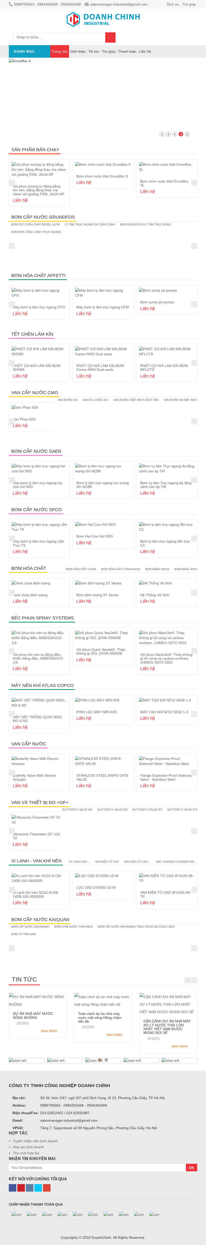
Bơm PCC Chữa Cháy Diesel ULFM (35, 224)
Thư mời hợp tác (26, 1153)
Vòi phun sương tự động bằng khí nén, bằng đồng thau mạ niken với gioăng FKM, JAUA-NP (38, 190)
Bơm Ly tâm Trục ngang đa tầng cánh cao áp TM (165, 485)
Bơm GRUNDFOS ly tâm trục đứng (145, 224)
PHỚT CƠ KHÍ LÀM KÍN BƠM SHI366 (37, 368)
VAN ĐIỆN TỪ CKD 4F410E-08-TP (165, 894)
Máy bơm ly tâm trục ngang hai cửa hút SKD (37, 485)
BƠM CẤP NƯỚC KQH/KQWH (30, 926)
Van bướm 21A (68, 399)
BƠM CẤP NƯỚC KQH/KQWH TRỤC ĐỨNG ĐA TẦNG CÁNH (136, 926)
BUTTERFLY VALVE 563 (112, 809)
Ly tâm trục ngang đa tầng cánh (90, 224)
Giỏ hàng (139, 37)
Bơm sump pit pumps (157, 302)
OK (191, 1168)
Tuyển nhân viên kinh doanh (35, 1141)
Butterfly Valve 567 (147, 809)
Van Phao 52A (24, 419)
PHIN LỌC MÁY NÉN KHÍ (96, 712)
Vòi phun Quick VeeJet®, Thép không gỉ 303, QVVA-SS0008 (100, 651)
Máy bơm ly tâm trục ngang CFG (39, 307)
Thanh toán (127, 51)
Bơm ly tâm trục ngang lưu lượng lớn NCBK (102, 485)
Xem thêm (49, 1031)
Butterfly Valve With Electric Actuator (34, 777)
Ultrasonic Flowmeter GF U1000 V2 (38, 836)
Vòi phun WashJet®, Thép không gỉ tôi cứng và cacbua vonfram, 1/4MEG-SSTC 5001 (166, 658)
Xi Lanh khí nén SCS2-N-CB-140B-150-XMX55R (36, 894)
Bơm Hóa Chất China (81, 569)
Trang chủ (60, 51)
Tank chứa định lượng (30, 595)
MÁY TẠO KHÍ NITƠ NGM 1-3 (164, 712)
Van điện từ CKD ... (137, 861)
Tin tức (93, 51)
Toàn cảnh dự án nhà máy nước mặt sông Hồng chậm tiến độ (100, 1017)
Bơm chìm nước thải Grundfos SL (164, 183)
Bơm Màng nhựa (157, 569)
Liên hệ (145, 51)
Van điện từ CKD (107, 861)
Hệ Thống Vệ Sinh (154, 595)
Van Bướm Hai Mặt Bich (180, 399)
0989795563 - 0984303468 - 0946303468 (47, 4)
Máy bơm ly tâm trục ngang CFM (102, 307)
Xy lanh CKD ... (79, 861)
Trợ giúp (108, 51)
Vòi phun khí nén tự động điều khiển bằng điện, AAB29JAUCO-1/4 (38, 658)
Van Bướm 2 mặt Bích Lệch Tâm (136, 399)
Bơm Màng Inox (185, 569)
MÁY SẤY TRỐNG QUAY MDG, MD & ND (38, 719)
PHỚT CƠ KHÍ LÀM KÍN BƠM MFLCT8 (164, 368)
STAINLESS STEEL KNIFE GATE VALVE (102, 777)
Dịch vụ (173, 4)
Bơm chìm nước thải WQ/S (73, 926)
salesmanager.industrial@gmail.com (118, 4)
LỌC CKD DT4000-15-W (96, 887)
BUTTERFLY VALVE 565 (77, 809)
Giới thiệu (78, 51)
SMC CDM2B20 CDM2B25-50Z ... (176, 861)
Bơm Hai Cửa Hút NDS (94, 536)
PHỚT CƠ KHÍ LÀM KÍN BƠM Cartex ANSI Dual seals (100, 368)
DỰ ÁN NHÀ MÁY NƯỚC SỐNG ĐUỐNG (33, 1015)
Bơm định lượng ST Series (97, 595)
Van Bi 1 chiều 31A (95, 399)
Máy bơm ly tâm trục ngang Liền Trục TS (38, 543)
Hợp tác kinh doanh (28, 1147)
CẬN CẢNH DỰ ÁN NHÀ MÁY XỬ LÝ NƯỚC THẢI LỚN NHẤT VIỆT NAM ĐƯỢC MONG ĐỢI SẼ (167, 1027)
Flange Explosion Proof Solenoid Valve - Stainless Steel (166, 777)
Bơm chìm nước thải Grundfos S (102, 176)
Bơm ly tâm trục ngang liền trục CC (165, 543)
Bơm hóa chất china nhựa (120, 569)
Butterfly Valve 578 (182, 809)
